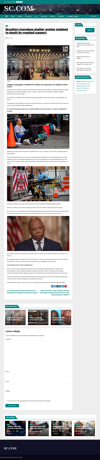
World (52, 16)
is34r (4, 457)
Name (7, 371)
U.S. (36, 16)
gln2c (18, 457)
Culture (44, 16)
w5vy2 (6, 457)
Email (7, 381)
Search (78, 24)
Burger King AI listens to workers (61, 427)
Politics (29, 16)
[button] (91, 16)
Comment (8, 339)
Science (61, 16)
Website (7, 391)
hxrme (15, 457)
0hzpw (9, 457)
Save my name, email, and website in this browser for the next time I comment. (28, 401)
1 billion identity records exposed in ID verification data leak (85, 45)
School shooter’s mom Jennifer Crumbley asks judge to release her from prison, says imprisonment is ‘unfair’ (54, 293)
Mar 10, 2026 (34, 431)
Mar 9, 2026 (80, 431)
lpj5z (12, 457)
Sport (20, 16)
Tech (12, 16)
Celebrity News (72, 16)
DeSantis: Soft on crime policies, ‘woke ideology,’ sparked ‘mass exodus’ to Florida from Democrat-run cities (85, 86)
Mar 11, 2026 (11, 431)
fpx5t (1, 457)
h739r (21, 457)
